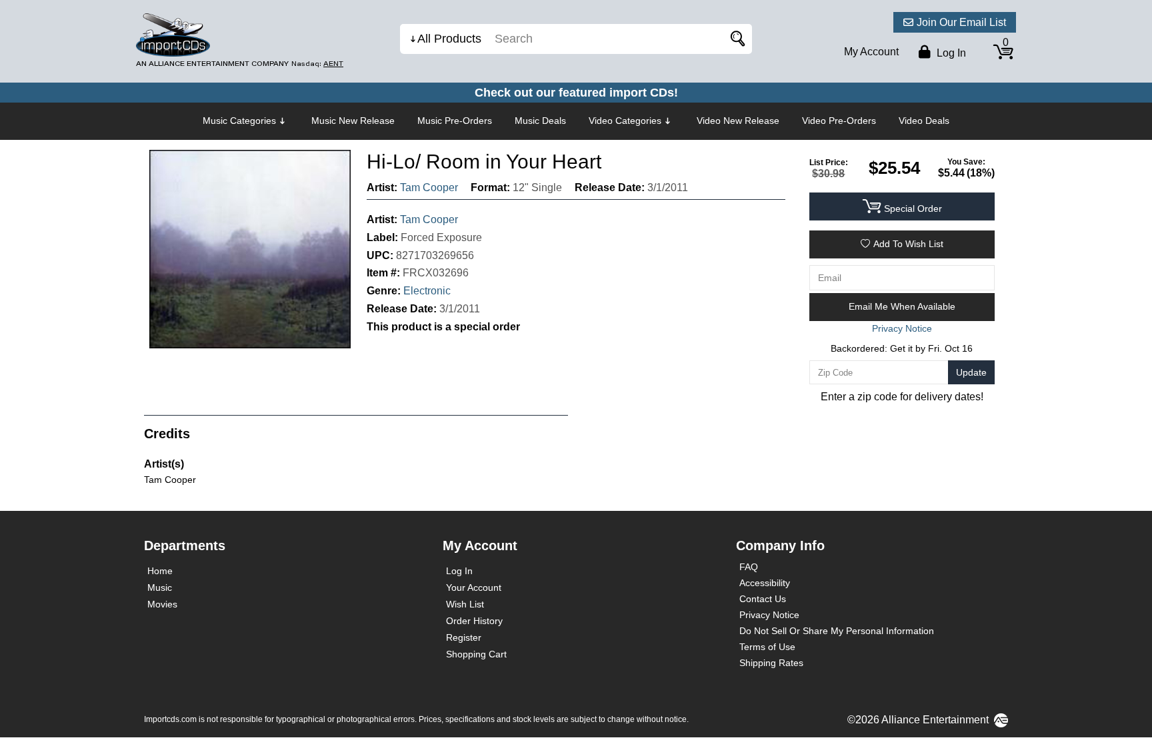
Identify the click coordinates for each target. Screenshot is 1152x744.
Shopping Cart (476, 654)
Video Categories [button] (625, 120)
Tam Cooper (429, 187)
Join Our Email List (961, 22)
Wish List (465, 604)
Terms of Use (767, 646)
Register (463, 637)
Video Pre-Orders (839, 120)
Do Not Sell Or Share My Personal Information (836, 630)
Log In (459, 570)
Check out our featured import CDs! (576, 92)
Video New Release (738, 120)
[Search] (735, 39)
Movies (162, 604)
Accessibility (764, 582)
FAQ (748, 566)
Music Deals (540, 120)
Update (971, 372)
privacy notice (902, 328)
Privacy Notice (769, 614)
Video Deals (924, 120)
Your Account (473, 587)
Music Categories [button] (239, 120)
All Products (449, 38)
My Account (871, 51)
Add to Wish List (908, 243)
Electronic (427, 290)
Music (159, 587)
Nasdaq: (317, 63)
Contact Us (762, 598)
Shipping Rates (771, 662)
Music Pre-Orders (454, 120)
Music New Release (353, 120)
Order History (474, 620)
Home (160, 570)
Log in (950, 53)
